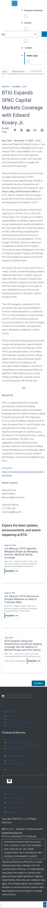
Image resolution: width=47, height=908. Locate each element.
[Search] (35, 34)
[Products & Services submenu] (25, 16)
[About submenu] (25, 41)
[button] (15, 130)
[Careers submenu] (25, 28)
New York (5, 87)
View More (38, 683)
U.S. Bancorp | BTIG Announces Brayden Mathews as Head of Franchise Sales (21, 599)
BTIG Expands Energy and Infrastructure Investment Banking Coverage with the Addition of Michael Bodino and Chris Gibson (23, 645)
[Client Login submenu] (28, 61)
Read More (10, 571)
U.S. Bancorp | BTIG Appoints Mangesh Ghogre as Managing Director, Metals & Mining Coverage (20, 553)
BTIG (38, 140)
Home (4, 71)
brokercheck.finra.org (12, 832)
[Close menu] (14, 3)
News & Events (19, 71)
